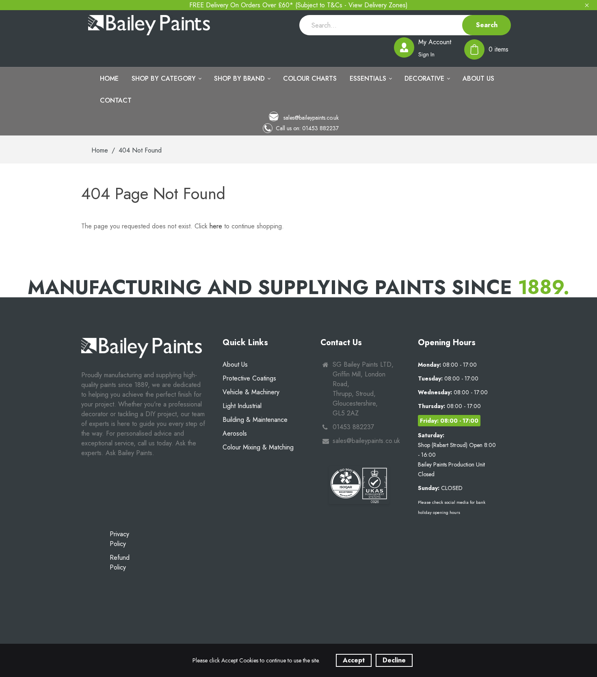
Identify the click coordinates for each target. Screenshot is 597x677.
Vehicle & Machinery (251, 392)
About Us (235, 364)
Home (99, 150)
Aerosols (235, 433)
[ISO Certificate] (359, 485)
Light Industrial (242, 405)
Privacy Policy (119, 538)
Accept (354, 660)
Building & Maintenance (255, 419)
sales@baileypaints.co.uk (310, 117)
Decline (394, 660)
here (216, 226)
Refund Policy (120, 562)
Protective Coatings (249, 378)
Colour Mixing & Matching (258, 447)
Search (487, 25)
